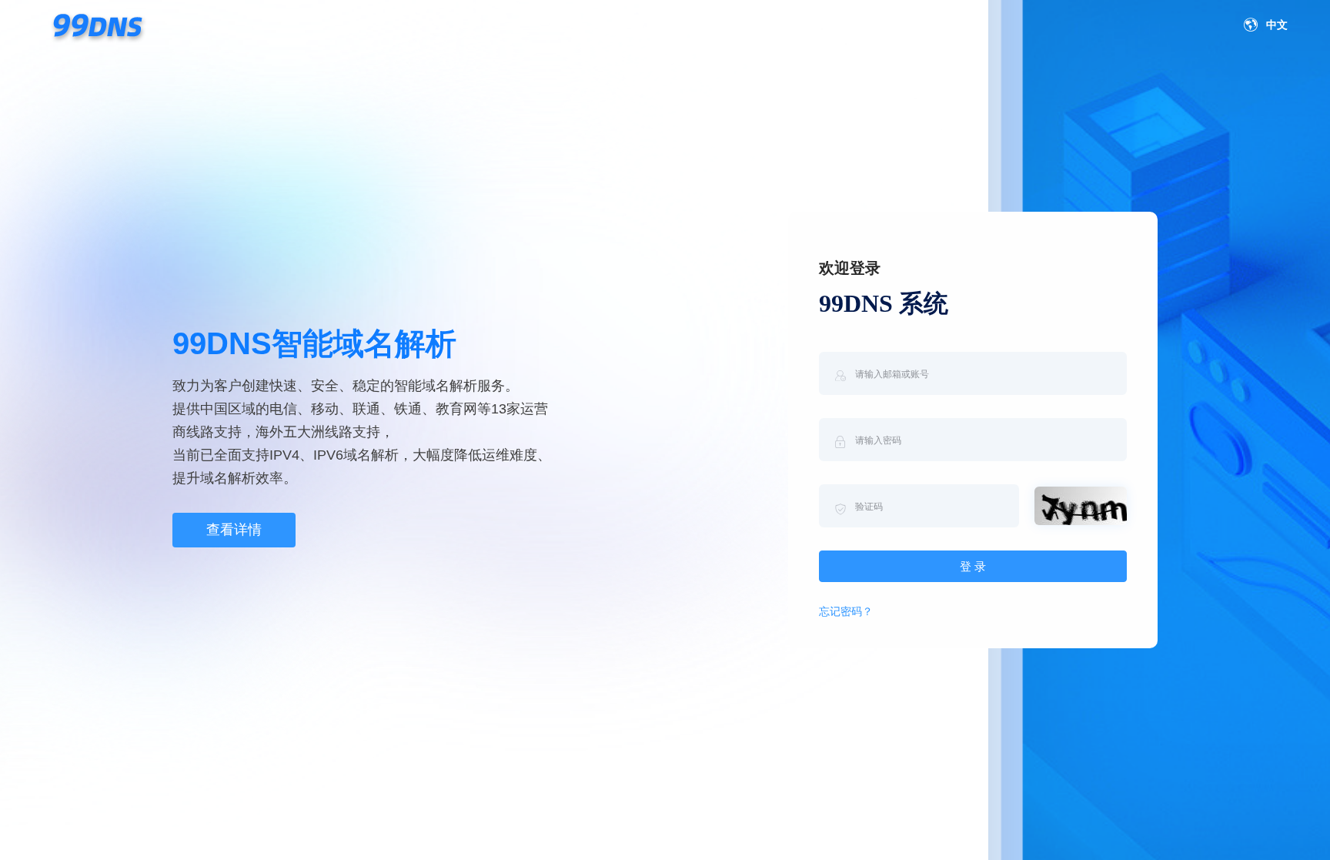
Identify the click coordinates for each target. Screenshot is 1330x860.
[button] (1269, 25)
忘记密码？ (846, 611)
